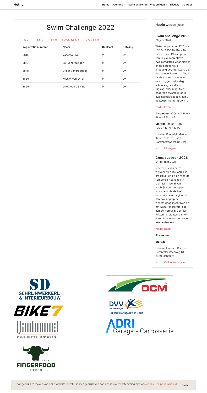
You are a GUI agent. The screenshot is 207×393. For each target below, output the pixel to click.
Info (157, 148)
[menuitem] (106, 4)
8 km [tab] (54, 39)
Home (105, 4)
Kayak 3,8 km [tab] (70, 39)
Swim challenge (137, 4)
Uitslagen (170, 148)
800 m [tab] (27, 39)
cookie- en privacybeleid (161, 384)
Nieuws (174, 4)
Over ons (118, 4)
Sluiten (186, 385)
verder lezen (163, 107)
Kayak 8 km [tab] (91, 39)
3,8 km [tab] (41, 39)
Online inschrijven (174, 262)
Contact (187, 4)
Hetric (18, 4)
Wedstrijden (158, 4)
